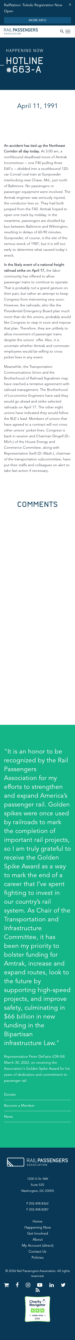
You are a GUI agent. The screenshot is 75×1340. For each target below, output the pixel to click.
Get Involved (37, 1233)
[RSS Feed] (38, 1290)
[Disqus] (37, 558)
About (38, 1239)
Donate (10, 1094)
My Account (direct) (37, 1245)
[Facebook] (18, 1285)
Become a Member (19, 1105)
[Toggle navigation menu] (67, 32)
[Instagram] (29, 1285)
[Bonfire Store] (7, 1285)
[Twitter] (63, 1285)
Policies (38, 1257)
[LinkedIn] (52, 1285)
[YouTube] (40, 1285)
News (8, 1116)
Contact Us (37, 1251)
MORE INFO (37, 20)
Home (37, 1221)
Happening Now (37, 1227)
